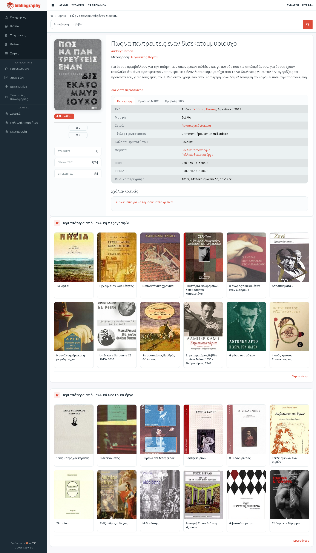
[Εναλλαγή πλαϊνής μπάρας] (53, 5)
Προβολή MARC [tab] (148, 101)
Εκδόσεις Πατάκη (204, 109)
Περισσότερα (300, 376)
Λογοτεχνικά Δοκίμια (196, 125)
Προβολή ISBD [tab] (174, 101)
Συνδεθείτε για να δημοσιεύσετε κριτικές (144, 202)
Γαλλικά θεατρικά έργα (197, 154)
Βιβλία (62, 16)
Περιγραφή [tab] (124, 101)
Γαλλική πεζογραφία (196, 150)
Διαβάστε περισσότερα (127, 90)
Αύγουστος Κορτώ (144, 57)
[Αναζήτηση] (308, 24)
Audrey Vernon (122, 51)
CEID (34, 543)
